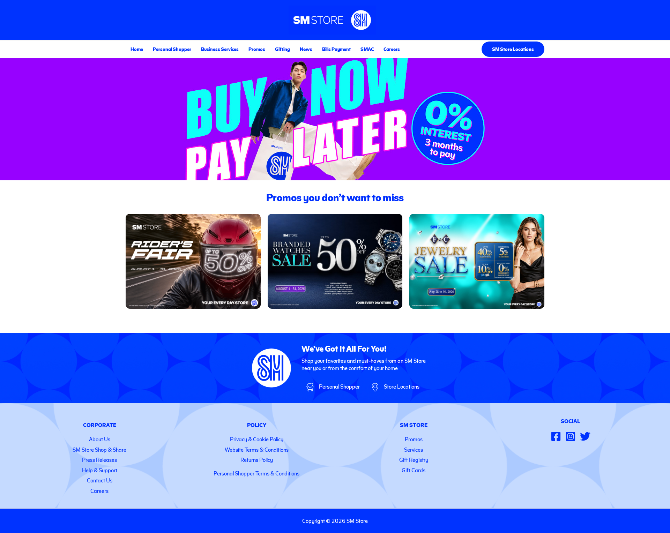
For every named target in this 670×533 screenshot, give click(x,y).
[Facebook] (556, 436)
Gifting (282, 49)
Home (137, 49)
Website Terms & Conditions (257, 449)
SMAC (367, 49)
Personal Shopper (172, 49)
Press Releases (99, 459)
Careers (392, 49)
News (306, 49)
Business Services (220, 49)
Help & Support (99, 470)
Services (413, 449)
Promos (256, 49)
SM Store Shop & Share (99, 449)
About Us (99, 439)
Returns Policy (256, 459)
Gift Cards (413, 470)
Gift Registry (413, 459)
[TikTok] (585, 436)
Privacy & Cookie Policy (256, 439)
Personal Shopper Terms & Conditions (256, 473)
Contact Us (99, 480)
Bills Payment (336, 49)
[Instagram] (570, 436)
